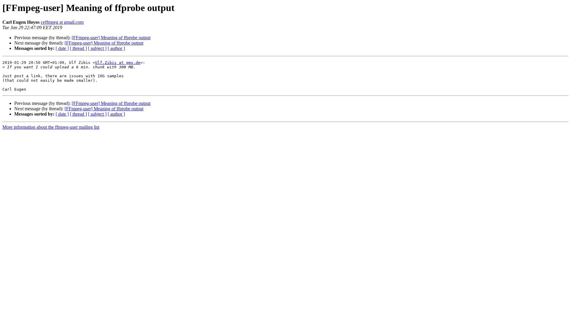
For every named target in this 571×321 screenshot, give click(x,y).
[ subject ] (97, 48)
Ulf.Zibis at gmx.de (117, 62)
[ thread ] (78, 48)
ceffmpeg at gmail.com (62, 22)
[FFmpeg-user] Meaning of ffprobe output (111, 37)
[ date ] (62, 48)
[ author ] (116, 48)
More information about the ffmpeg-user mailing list (50, 127)
